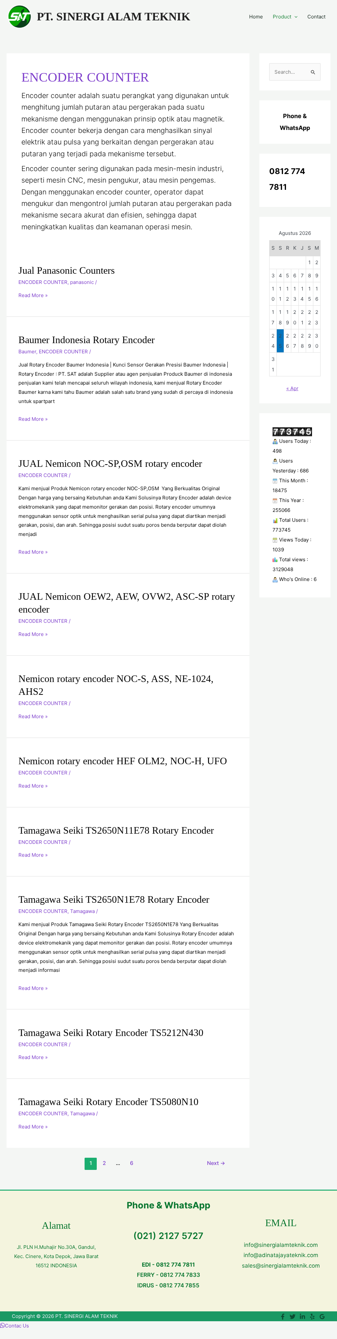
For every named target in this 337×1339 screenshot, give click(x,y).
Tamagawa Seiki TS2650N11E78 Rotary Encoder (116, 830)
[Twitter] (293, 1317)
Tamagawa (82, 911)
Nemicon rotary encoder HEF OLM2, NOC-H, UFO (122, 760)
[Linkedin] (302, 1317)
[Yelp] (312, 1317)
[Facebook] (283, 1317)
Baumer (27, 351)
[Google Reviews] (322, 1317)
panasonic (82, 282)
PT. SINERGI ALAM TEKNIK (113, 16)
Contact (316, 16)
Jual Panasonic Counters (66, 270)
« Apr (292, 388)
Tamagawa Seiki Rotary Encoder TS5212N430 (110, 1032)
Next (216, 1163)
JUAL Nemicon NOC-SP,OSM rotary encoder (110, 463)
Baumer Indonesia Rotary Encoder (86, 339)
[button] (294, 16)
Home (256, 16)
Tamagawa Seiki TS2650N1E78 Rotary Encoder (113, 899)
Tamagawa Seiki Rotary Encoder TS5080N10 (108, 1101)
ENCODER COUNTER (42, 282)
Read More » (33, 295)
